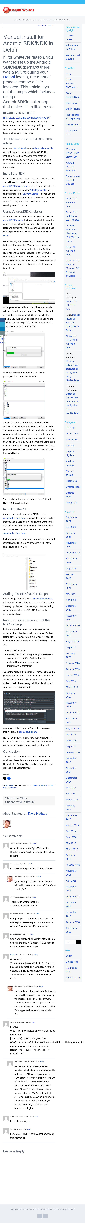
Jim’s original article (42, 598)
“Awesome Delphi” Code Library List (72, 153)
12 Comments (12, 787)
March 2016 (72, 849)
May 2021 (71, 594)
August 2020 (72, 641)
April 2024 (71, 527)
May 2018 (71, 746)
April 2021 (71, 600)
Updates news (70, 495)
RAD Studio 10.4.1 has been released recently (26, 117)
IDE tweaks (72, 439)
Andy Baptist (13, 954)
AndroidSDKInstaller (13, 220)
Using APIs (71, 502)
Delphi (9, 77)
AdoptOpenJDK (38, 190)
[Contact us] (2, 333)
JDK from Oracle (29, 194)
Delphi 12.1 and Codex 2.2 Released (72, 216)
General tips (36, 785)
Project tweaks (69, 473)
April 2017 (71, 793)
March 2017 (72, 799)
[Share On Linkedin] (2, 329)
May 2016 (71, 843)
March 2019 (72, 687)
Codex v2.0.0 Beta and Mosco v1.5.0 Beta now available (72, 268)
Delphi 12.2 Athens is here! (71, 202)
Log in (69, 955)
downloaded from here (14, 518)
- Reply (34, 843)
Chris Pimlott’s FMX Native (72, 83)
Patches (70, 445)
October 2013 (73, 922)
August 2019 (72, 675)
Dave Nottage (9, 785)
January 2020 (73, 663)
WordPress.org (73, 977)
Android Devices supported (71, 166)
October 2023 (73, 552)
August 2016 (72, 825)
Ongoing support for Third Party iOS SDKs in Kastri (72, 233)
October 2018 (73, 712)
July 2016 (71, 831)
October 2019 (73, 669)
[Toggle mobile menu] (81, 9)
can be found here (28, 732)
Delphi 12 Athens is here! (71, 251)
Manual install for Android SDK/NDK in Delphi (73, 322)
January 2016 (73, 865)
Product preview (70, 463)
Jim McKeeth (20, 148)
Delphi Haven (73, 109)
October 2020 (73, 625)
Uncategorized (73, 487)
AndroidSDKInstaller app (15, 186)
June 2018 (71, 740)
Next (51, 25)
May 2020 (71, 647)
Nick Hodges (72, 124)
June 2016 (71, 837)
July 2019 (71, 681)
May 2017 (71, 787)
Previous (42, 25)
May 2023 (71, 568)
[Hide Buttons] (2, 337)
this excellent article (43, 148)
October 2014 (73, 896)
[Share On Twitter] (2, 324)
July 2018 (71, 734)
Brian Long (71, 103)
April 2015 (71, 880)
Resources (44, 785)
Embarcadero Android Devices (73, 180)
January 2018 (73, 752)
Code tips (71, 427)
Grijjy (68, 73)
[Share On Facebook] (2, 320)
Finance (70, 336)
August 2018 (72, 728)
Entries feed (72, 961)
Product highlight (70, 453)
